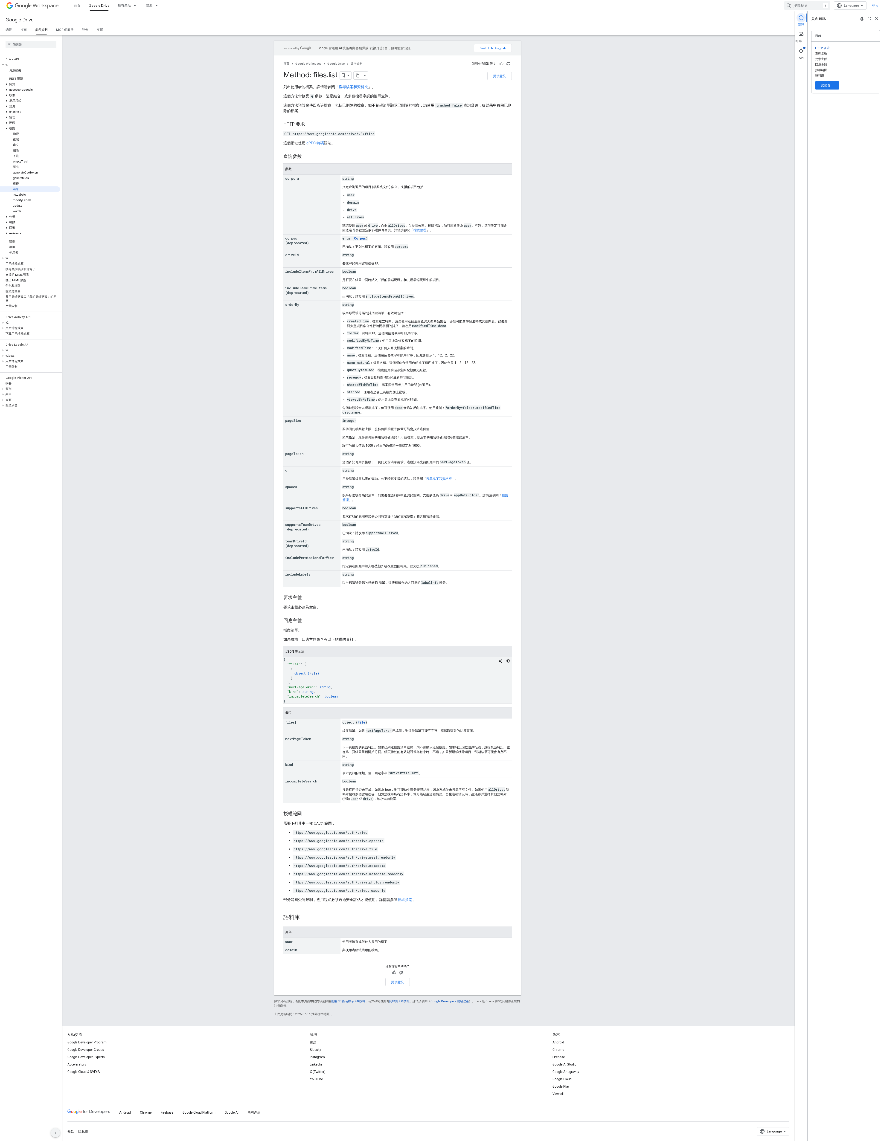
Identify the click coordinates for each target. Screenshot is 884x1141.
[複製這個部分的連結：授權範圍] (306, 814)
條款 (70, 1131)
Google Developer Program (87, 1042)
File (313, 673)
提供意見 (499, 76)
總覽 (9, 30)
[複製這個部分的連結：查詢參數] (306, 156)
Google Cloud (562, 1079)
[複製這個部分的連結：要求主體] (306, 598)
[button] (30, 65)
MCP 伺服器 (65, 30)
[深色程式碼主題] (508, 661)
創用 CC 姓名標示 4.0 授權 (348, 1001)
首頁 (77, 5)
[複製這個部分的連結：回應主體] (306, 621)
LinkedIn (316, 1064)
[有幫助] (501, 63)
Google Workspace (308, 63)
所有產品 (124, 5)
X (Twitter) (318, 1072)
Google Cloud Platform (199, 1112)
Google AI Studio (564, 1064)
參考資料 (41, 30)
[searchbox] (31, 44)
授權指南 (405, 900)
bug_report (862, 18)
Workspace (46, 6)
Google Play (561, 1086)
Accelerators (76, 1064)
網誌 (313, 1042)
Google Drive (99, 5)
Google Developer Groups (85, 1049)
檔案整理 (419, 230)
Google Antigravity (565, 1072)
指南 (23, 30)
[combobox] (807, 5)
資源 (149, 5)
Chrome (558, 1049)
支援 (100, 30)
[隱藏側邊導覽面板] (55, 1132)
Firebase (558, 1057)
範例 (85, 30)
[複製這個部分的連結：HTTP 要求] (309, 124)
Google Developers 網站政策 (449, 1001)
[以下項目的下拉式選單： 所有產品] (136, 5)
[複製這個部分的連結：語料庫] (304, 918)
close (876, 18)
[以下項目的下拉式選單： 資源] (157, 5)
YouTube (316, 1079)
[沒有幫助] (508, 63)
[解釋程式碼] (500, 661)
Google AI (231, 1112)
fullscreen (869, 18)
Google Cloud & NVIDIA (83, 1072)
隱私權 (83, 1131)
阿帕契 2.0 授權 (399, 1001)
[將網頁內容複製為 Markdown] (358, 75)
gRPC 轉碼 (315, 143)
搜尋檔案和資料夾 (353, 87)
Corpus (360, 238)
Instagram (317, 1057)
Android (558, 1042)
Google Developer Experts (86, 1057)
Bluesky (315, 1049)
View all (558, 1094)
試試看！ (827, 85)
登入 (875, 5)
